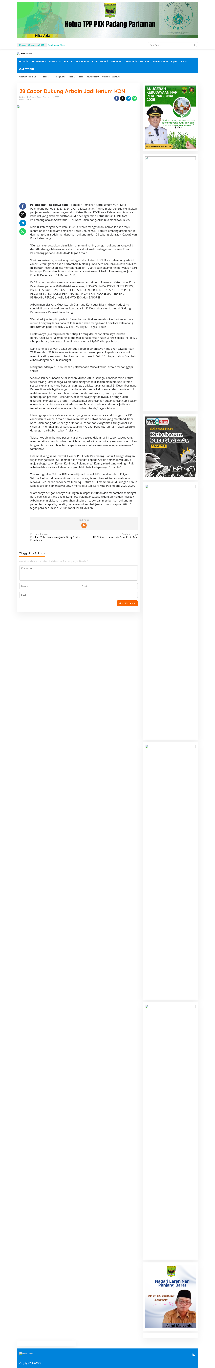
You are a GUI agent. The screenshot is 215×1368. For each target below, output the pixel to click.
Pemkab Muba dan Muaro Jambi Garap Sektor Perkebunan (55, 537)
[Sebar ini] (116, 98)
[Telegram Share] (128, 98)
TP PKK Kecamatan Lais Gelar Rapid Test (115, 536)
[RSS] (84, 525)
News (21, 99)
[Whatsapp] (134, 98)
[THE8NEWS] (24, 53)
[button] (195, 45)
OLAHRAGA (30, 99)
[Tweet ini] (122, 98)
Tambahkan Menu (56, 45)
